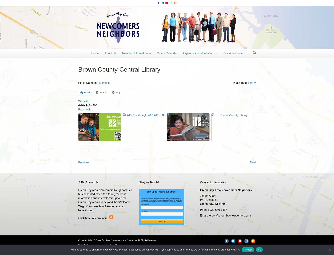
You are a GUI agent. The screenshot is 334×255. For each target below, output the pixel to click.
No (259, 249)
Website (83, 101)
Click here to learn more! (93, 218)
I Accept (248, 249)
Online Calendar (167, 53)
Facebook (84, 109)
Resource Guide (233, 53)
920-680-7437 (218, 209)
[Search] (253, 53)
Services (104, 82)
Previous (83, 162)
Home (95, 53)
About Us (110, 53)
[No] (329, 250)
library (252, 82)
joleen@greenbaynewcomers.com (230, 215)
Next (253, 162)
